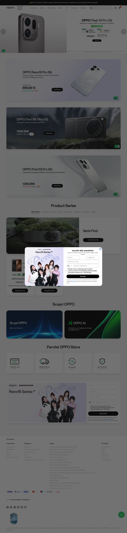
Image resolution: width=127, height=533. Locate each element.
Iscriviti (83, 276)
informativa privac (74, 281)
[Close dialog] (100, 249)
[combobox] (70, 266)
